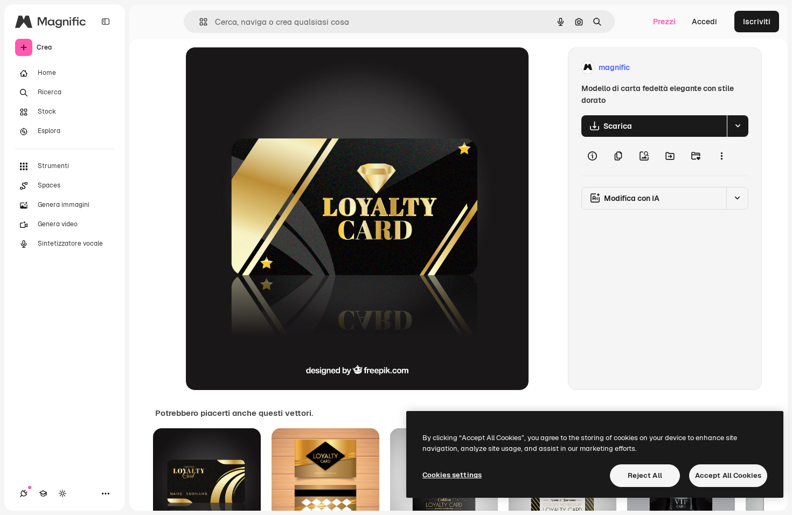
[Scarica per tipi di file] (737, 126)
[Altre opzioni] (721, 156)
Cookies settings (452, 474)
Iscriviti (756, 21)
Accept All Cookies (728, 475)
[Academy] (43, 493)
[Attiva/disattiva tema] (62, 493)
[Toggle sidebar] (105, 21)
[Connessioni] (23, 493)
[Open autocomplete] (199, 22)
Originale (257, 67)
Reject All (645, 475)
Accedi (704, 21)
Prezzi (664, 21)
